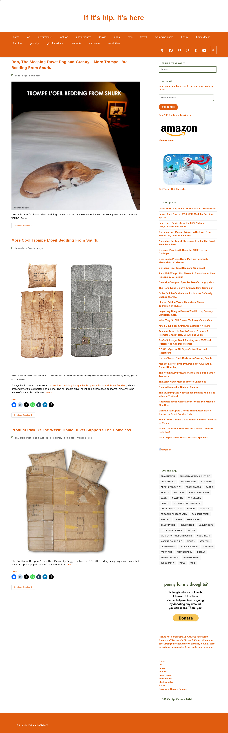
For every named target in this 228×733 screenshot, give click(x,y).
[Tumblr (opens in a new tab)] (197, 50)
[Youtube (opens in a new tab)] (205, 50)
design (191, 509)
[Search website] (213, 50)
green (178, 520)
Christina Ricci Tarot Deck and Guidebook (182, 268)
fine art (165, 520)
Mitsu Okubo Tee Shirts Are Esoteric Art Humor (185, 325)
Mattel (191, 530)
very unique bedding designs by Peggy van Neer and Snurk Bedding (87, 385)
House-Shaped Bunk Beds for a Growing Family (185, 358)
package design (189, 547)
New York (205, 541)
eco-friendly (56, 438)
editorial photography (174, 514)
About (162, 685)
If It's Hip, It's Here (114, 18)
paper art (166, 552)
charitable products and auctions (31, 438)
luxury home (206, 525)
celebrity (177, 498)
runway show (191, 557)
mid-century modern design (176, 536)
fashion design (200, 514)
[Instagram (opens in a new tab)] (189, 50)
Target (187, 640)
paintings (208, 547)
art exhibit (207, 482)
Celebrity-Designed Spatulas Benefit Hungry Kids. (187, 282)
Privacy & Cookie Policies (173, 689)
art (160, 664)
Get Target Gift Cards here (173, 189)
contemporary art (171, 509)
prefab (201, 552)
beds (17, 75)
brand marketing (199, 492)
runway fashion (170, 557)
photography (184, 552)
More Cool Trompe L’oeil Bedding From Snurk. (54, 240)
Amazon (164, 640)
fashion (163, 671)
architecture (188, 482)
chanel (165, 503)
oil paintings (168, 547)
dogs (24, 75)
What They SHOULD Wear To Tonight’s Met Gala (185, 320)
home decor (35, 75)
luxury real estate (172, 530)
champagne (194, 498)
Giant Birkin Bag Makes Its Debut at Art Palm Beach (187, 208)
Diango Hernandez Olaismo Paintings (180, 387)
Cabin (164, 498)
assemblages (193, 487)
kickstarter (187, 525)
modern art (203, 536)
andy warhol (168, 482)
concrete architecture (187, 503)
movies (190, 541)
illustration (168, 525)
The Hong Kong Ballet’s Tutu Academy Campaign (186, 288)
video (182, 563)
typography (167, 563)
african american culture (195, 476)
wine (193, 563)
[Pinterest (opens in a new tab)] (180, 50)
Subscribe (168, 107)
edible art (206, 509)
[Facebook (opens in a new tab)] (172, 50)
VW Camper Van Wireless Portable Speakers (183, 437)
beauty (165, 492)
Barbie (209, 487)
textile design (36, 248)
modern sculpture (171, 541)
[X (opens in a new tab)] (163, 50)
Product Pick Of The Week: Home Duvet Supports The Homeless (71, 430)
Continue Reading (24, 226)
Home (162, 661)
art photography (171, 487)
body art (179, 492)
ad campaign (168, 476)
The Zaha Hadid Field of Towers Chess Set (182, 381)
